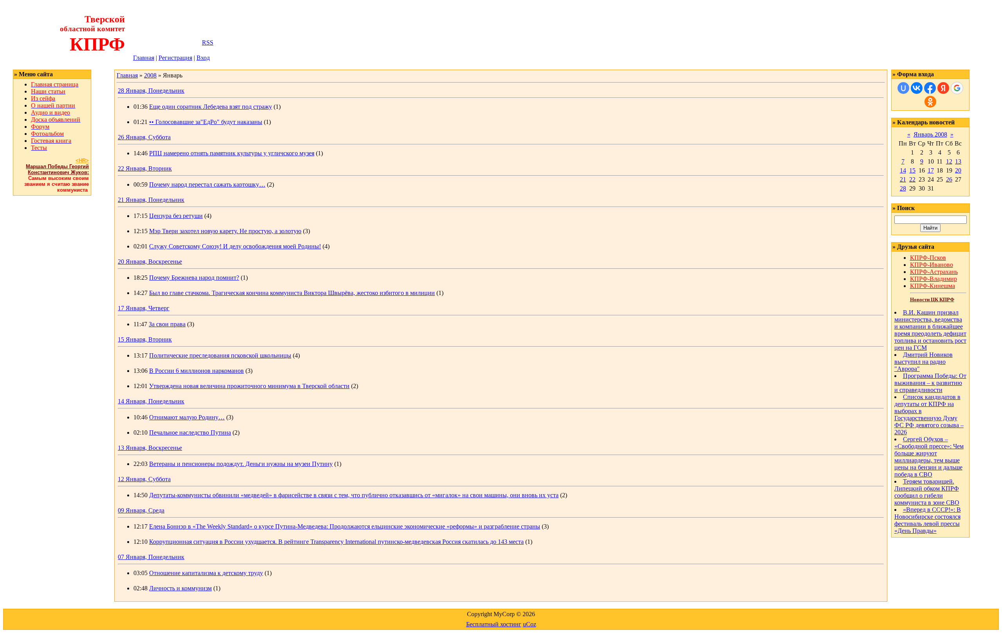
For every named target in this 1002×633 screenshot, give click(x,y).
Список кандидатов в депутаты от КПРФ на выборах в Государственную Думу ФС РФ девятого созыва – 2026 (929, 414)
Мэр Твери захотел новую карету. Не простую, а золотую (225, 231)
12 (949, 161)
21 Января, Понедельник (151, 199)
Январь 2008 (930, 134)
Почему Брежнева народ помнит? (194, 277)
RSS (207, 42)
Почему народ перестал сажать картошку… (207, 184)
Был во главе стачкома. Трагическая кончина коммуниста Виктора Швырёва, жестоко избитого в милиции (292, 293)
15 (912, 170)
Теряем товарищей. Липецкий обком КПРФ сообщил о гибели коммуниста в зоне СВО (926, 492)
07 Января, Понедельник (151, 557)
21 (903, 179)
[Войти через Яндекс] (943, 88)
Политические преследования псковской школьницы (220, 355)
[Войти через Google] (957, 88)
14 (903, 170)
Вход (203, 57)
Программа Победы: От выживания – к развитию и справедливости (930, 382)
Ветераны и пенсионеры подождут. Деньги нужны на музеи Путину (241, 463)
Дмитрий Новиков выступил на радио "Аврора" (923, 361)
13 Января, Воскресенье (150, 447)
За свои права (167, 324)
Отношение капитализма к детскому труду (206, 573)
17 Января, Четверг (143, 308)
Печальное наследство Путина (190, 432)
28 (903, 188)
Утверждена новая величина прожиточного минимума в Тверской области (249, 386)
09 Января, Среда (141, 510)
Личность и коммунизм (180, 588)
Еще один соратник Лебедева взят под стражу (210, 106)
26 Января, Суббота (144, 137)
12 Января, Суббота (144, 479)
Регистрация (175, 57)
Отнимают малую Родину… (187, 417)
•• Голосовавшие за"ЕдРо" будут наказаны (205, 122)
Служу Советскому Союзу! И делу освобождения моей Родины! (235, 246)
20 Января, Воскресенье (150, 261)
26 (949, 179)
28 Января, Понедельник (151, 90)
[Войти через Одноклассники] (930, 102)
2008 (150, 75)
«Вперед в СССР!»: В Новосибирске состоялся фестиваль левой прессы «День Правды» (927, 520)
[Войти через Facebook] (930, 88)
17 (931, 170)
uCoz (529, 624)
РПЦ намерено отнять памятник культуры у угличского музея (231, 153)
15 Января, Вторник (145, 339)
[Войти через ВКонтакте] (917, 88)
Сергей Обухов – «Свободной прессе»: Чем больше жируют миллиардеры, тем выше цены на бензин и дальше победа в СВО (929, 457)
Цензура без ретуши (176, 215)
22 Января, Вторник (145, 168)
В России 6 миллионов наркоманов (196, 370)
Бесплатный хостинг (493, 624)
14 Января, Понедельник (151, 401)
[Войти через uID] (903, 88)
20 (958, 170)
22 (912, 179)
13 (958, 161)
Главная (143, 57)
